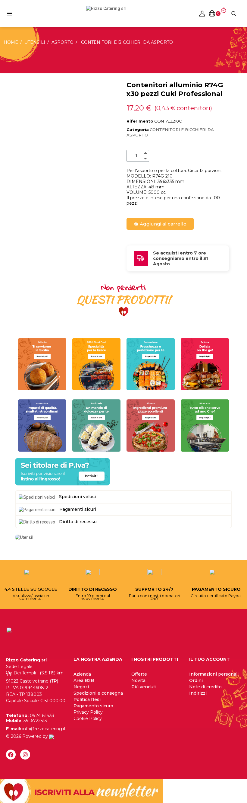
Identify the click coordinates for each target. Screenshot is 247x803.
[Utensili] (25, 537)
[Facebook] (11, 754)
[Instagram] (25, 754)
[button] (160, 224)
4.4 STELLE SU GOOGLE (31, 589)
